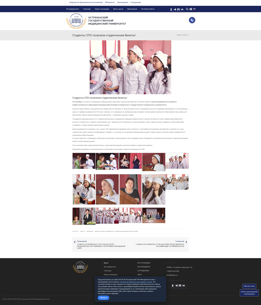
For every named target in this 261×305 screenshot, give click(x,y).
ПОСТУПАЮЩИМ (143, 263)
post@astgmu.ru (172, 275)
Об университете (72, 9)
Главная (178, 35)
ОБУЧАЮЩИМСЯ (143, 267)
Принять (103, 298)
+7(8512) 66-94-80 (173, 271)
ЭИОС (139, 274)
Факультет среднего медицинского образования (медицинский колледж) (116, 231)
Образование (132, 9)
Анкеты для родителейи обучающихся (249, 293)
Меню (106, 263)
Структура (87, 9)
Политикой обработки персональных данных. (136, 282)
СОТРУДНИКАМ (143, 271)
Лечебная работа (148, 9)
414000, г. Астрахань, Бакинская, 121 (179, 267)
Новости (185, 35)
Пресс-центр (118, 9)
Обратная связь (249, 286)
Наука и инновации (102, 9)
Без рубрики (90, 231)
